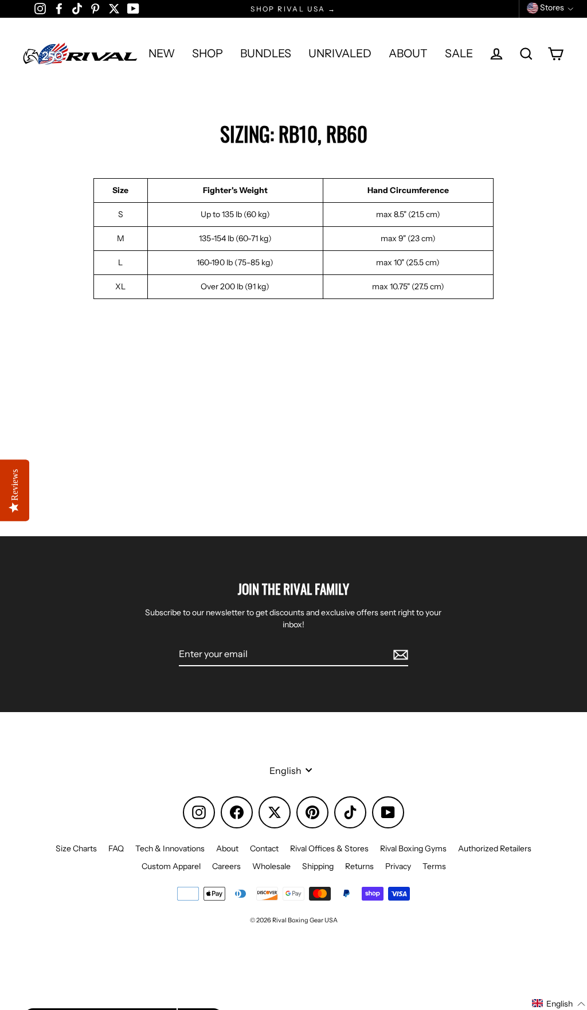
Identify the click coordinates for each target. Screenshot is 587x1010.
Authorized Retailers (494, 848)
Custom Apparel (171, 866)
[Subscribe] (399, 654)
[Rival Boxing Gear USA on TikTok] (77, 8)
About (227, 848)
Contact (264, 848)
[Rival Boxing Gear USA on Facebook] (59, 8)
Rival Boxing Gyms (413, 848)
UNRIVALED (339, 53)
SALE (459, 53)
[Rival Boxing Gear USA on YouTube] (133, 8)
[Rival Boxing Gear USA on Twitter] (114, 8)
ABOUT (408, 53)
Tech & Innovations (170, 848)
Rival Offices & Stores (329, 848)
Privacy (398, 866)
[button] (559, 1003)
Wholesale (271, 866)
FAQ (116, 848)
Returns (359, 866)
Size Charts (76, 848)
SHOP (207, 53)
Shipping (318, 866)
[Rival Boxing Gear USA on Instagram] (40, 8)
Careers (226, 866)
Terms (434, 866)
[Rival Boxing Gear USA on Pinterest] (95, 8)
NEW (161, 53)
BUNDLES (265, 53)
